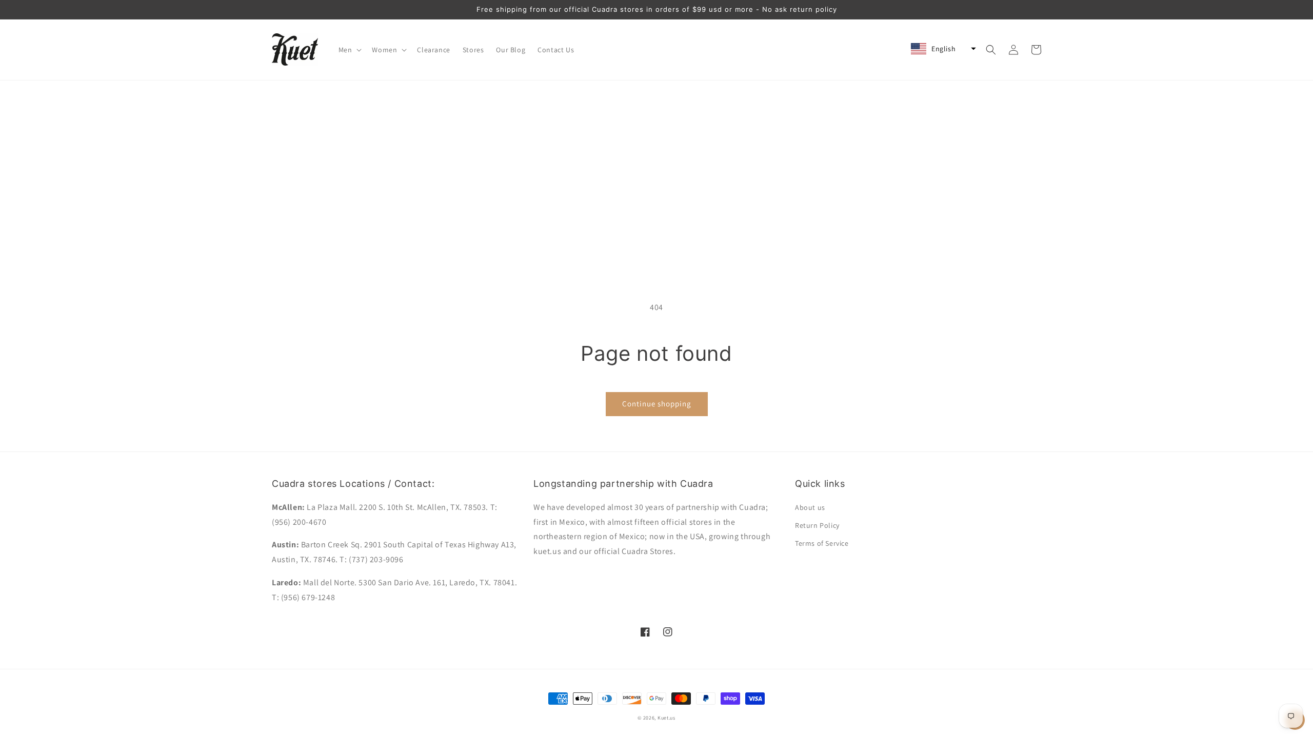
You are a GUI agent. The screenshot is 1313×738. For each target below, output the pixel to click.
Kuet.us (666, 717)
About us (810, 507)
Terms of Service (822, 543)
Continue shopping (656, 403)
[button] (349, 49)
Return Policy (817, 525)
